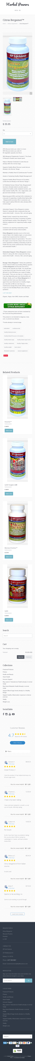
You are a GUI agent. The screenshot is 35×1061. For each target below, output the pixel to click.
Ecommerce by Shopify (19, 1057)
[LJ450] (17, 586)
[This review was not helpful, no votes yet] (29, 784)
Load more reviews (17, 914)
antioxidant (7, 328)
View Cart (20, 657)
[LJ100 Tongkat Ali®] (17, 460)
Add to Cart (9, 142)
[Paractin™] (17, 397)
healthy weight (8, 347)
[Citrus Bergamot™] (7, 106)
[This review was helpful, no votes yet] (25, 784)
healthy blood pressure (10, 332)
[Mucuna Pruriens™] (17, 523)
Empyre (29, 1056)
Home (4, 23)
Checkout (28, 657)
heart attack (18, 347)
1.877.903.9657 (7, 293)
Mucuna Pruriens (7, 934)
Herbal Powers (17, 4)
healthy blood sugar (9, 339)
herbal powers (7, 121)
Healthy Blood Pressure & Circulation (13, 336)
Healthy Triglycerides (22, 343)
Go (28, 980)
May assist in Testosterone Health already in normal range (17, 682)
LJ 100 (5, 939)
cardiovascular (16, 328)
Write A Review (17, 743)
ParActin (5, 936)
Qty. (4, 130)
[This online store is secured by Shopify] (17, 1051)
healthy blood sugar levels (24, 339)
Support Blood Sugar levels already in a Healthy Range (16, 691)
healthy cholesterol (9, 343)
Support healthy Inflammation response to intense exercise (17, 696)
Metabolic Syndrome (9, 351)
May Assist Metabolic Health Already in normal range (16, 687)
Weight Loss (6, 702)
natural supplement (23, 351)
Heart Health (6, 677)
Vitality (4, 699)
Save (6, 355)
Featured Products (8, 669)
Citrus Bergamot (7, 931)
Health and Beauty (8, 674)
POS (11, 1057)
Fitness (5, 672)
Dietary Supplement (12, 23)
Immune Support (7, 679)
